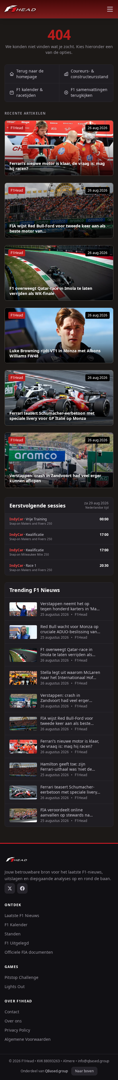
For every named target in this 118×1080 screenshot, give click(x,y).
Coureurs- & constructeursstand (89, 73)
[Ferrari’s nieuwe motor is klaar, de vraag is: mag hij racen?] (59, 148)
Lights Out (15, 986)
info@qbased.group (93, 1061)
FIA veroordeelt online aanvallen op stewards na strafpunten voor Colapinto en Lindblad (69, 812)
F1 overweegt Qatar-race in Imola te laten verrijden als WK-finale (50, 291)
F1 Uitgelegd (17, 943)
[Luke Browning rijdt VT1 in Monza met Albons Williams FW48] (59, 335)
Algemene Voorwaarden (28, 1039)
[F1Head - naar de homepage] (20, 9)
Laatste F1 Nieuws (22, 915)
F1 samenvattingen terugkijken (89, 92)
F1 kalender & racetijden (29, 92)
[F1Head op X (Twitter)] (10, 888)
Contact (12, 1011)
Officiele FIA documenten (29, 952)
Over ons (13, 1021)
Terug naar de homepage (30, 73)
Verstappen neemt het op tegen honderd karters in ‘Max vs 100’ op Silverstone (69, 606)
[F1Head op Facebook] (22, 888)
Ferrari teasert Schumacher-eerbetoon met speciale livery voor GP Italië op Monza (52, 416)
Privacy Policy (17, 1030)
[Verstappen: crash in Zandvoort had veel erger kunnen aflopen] (59, 460)
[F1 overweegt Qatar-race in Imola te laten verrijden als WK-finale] (59, 272)
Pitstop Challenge (21, 977)
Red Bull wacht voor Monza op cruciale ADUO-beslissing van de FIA (69, 629)
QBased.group (56, 1071)
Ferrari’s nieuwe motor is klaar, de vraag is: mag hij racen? (57, 166)
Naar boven (84, 1071)
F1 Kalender (16, 924)
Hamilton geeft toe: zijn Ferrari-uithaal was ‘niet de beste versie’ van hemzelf (66, 767)
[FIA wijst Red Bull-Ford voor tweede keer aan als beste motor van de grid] (59, 210)
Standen (13, 934)
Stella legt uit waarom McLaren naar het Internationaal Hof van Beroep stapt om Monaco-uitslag (70, 675)
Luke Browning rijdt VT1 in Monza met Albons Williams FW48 (55, 353)
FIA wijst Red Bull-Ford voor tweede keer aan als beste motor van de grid (66, 721)
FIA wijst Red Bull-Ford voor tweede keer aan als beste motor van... (57, 228)
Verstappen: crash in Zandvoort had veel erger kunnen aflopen (55, 478)
